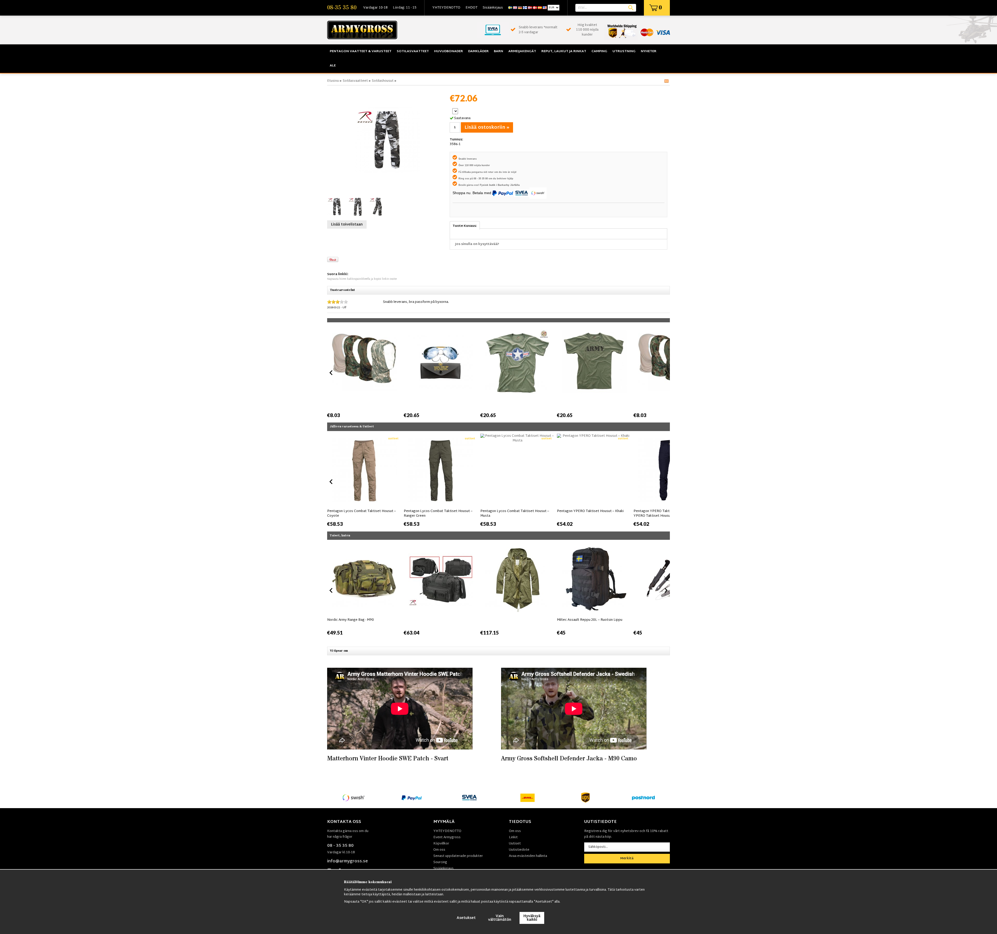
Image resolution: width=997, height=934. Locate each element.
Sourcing (440, 862)
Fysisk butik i (489, 184)
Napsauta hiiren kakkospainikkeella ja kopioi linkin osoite (362, 279)
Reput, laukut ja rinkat (563, 51)
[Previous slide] (331, 372)
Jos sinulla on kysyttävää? (477, 244)
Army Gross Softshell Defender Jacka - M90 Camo (569, 758)
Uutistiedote (519, 850)
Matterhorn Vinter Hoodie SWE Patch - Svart (387, 758)
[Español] (540, 8)
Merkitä (627, 858)
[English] (515, 8)
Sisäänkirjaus (493, 8)
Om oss (439, 850)
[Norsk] (530, 8)
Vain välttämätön (499, 918)
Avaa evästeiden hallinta (528, 856)
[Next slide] (666, 372)
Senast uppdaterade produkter (458, 856)
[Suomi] (525, 8)
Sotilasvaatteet (413, 51)
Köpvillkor (441, 844)
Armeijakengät (522, 51)
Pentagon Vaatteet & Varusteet (361, 51)
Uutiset (515, 844)
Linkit (513, 837)
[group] (364, 372)
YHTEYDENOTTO (446, 8)
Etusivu (333, 81)
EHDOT (471, 8)
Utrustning (624, 51)
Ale (333, 66)
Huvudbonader (448, 51)
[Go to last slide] (331, 481)
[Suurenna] (387, 140)
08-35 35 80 (341, 8)
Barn (498, 51)
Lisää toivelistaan (347, 224)
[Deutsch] (520, 8)
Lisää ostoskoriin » (486, 127)
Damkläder (478, 51)
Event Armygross (447, 837)
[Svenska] (510, 8)
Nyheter (648, 51)
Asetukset (466, 918)
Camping (599, 51)
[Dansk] (535, 8)
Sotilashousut (383, 81)
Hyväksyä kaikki (531, 918)
